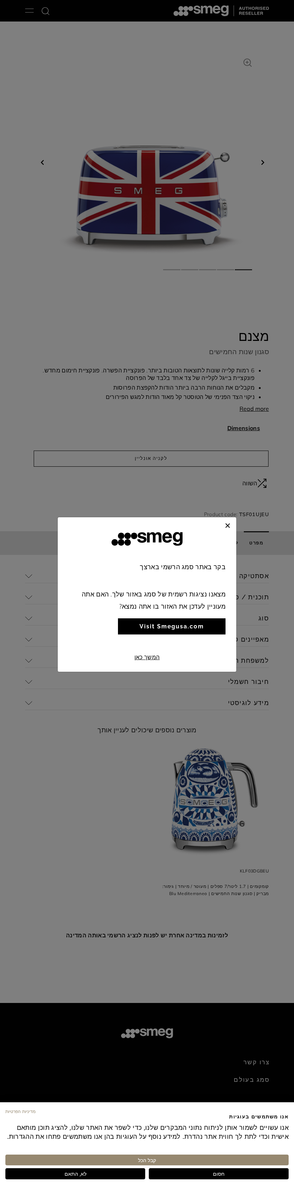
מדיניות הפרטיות (20, 1111)
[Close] (227, 524)
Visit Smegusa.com (171, 626)
